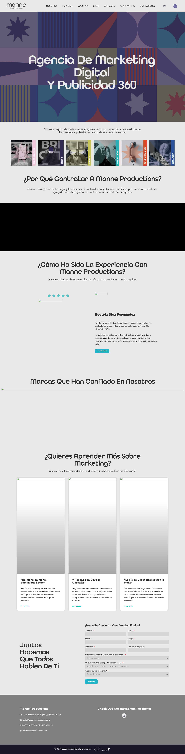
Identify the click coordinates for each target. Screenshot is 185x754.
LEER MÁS (102, 351)
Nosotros (52, 6)
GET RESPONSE (147, 6)
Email (87, 639)
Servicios (68, 6)
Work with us (127, 6)
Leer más (25, 607)
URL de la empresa (136, 647)
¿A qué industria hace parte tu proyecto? (103, 663)
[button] (19, 327)
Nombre (89, 631)
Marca (131, 631)
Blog (96, 6)
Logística (83, 6)
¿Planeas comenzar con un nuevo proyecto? (105, 655)
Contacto (109, 6)
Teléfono (89, 647)
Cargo (131, 639)
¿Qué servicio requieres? (96, 671)
